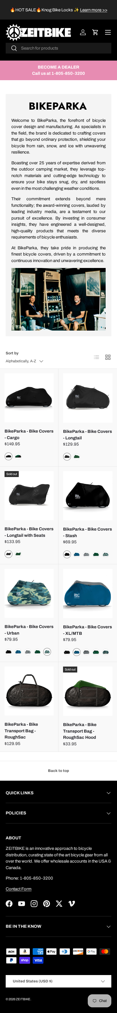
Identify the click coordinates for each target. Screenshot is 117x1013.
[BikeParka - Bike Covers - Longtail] (87, 398)
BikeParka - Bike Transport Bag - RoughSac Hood (80, 731)
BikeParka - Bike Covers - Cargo (29, 434)
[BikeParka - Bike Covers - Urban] (29, 593)
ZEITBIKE (23, 999)
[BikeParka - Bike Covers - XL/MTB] (87, 593)
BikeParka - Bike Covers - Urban (29, 629)
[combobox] (58, 48)
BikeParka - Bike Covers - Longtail (87, 434)
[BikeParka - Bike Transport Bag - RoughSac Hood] (87, 691)
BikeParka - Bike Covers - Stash (87, 532)
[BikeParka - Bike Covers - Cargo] (29, 397)
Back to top (58, 771)
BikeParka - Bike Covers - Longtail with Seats (29, 532)
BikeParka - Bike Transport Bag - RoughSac (21, 730)
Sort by (12, 353)
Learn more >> (93, 10)
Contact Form (19, 889)
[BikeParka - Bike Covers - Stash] (87, 495)
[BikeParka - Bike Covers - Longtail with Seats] (29, 495)
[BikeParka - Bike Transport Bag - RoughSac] (29, 691)
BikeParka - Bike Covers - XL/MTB (87, 630)
